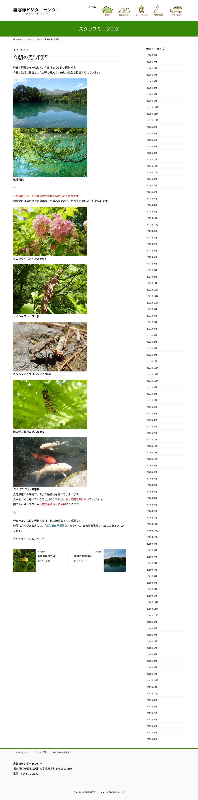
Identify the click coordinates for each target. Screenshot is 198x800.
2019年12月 (152, 524)
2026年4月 (151, 81)
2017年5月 (151, 725)
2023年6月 (151, 250)
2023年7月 (151, 244)
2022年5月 (151, 335)
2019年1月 (151, 595)
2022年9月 (151, 309)
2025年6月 (151, 133)
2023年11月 (152, 218)
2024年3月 (151, 211)
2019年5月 (151, 569)
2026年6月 (151, 68)
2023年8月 (151, 237)
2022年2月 (151, 354)
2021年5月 (151, 413)
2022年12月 (152, 289)
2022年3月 (151, 348)
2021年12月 (152, 367)
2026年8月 (151, 55)
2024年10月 (152, 172)
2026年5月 (151, 74)
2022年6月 (151, 328)
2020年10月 (152, 458)
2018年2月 (151, 667)
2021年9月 (151, 387)
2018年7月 (151, 634)
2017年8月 (151, 706)
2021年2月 (151, 432)
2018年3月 (151, 660)
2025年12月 (152, 107)
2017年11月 (152, 686)
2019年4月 (151, 576)
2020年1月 (151, 517)
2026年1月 (151, 100)
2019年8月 (151, 550)
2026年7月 (151, 61)
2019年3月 (151, 582)
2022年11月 (152, 296)
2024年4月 (151, 205)
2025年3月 (151, 152)
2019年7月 (151, 556)
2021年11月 (152, 374)
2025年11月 (152, 113)
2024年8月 (151, 178)
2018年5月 (151, 647)
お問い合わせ (21, 752)
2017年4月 (151, 732)
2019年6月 (151, 563)
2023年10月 (152, 224)
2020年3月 (151, 504)
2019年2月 (151, 589)
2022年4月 (151, 341)
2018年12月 (152, 602)
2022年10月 (152, 302)
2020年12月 (152, 445)
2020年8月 (151, 471)
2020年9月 (151, 465)
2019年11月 (152, 530)
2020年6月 (151, 485)
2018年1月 (151, 673)
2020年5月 (151, 491)
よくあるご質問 (40, 752)
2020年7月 (151, 478)
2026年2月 (151, 94)
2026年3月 (151, 87)
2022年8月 (151, 315)
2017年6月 (151, 719)
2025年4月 (151, 146)
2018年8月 (151, 628)
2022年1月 (151, 361)
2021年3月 (151, 426)
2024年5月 (151, 198)
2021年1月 (151, 439)
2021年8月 (151, 393)
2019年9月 (151, 543)
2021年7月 (151, 400)
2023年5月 (151, 257)
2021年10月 (152, 380)
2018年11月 (152, 608)
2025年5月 (151, 139)
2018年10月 (152, 615)
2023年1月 (151, 283)
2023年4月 (151, 263)
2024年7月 (151, 185)
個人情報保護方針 (61, 752)
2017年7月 (151, 712)
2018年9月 (151, 621)
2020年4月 (151, 498)
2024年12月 (152, 165)
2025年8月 (151, 126)
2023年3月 (151, 270)
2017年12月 (152, 680)
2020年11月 (152, 452)
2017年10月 (152, 693)
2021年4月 (151, 419)
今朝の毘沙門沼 (46, 556)
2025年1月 (151, 159)
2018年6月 (151, 641)
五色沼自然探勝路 (56, 525)
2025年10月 (152, 120)
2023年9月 (151, 231)
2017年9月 (151, 699)
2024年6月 (151, 191)
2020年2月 (151, 511)
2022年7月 (151, 322)
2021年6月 (151, 406)
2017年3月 (151, 738)
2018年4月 (151, 654)
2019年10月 (152, 537)
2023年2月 (151, 276)
